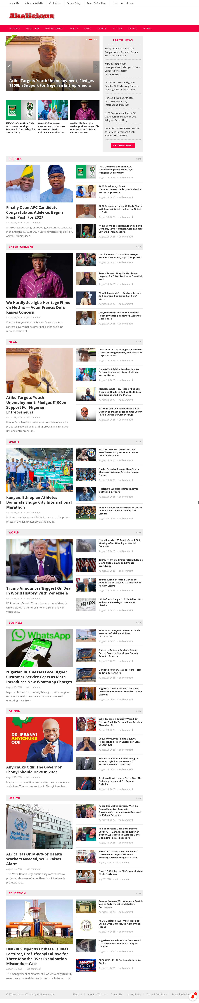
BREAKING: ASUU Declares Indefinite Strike (120, 961)
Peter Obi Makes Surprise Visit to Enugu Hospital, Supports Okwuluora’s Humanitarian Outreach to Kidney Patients (120, 810)
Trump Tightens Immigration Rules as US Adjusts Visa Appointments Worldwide (121, 562)
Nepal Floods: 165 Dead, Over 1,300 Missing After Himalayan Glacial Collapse (119, 543)
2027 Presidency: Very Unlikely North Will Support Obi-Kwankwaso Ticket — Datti (120, 209)
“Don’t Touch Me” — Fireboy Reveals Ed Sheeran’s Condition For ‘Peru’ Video (120, 296)
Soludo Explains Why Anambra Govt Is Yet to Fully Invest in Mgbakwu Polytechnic (121, 904)
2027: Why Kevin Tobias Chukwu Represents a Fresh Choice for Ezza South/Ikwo (119, 741)
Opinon (14, 711)
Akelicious (19, 994)
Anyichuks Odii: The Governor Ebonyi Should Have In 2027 (34, 769)
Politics (117, 28)
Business (14, 28)
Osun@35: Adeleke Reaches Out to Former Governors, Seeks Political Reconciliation (51, 128)
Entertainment (54, 28)
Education (32, 28)
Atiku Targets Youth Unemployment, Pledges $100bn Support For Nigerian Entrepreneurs (36, 405)
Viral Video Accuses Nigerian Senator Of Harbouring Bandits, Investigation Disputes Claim (50, 88)
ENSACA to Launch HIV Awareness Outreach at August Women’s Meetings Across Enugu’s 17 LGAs (118, 854)
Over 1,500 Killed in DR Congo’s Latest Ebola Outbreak (121, 872)
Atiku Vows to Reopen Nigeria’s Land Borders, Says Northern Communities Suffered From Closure (121, 228)
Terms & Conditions (97, 3)
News (87, 28)
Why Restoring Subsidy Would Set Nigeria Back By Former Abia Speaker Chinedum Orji (120, 721)
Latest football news (123, 3)
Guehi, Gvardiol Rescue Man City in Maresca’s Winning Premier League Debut (119, 472)
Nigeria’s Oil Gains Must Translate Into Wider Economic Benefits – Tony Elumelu (120, 691)
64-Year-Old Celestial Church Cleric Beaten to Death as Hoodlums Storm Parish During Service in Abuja (120, 411)
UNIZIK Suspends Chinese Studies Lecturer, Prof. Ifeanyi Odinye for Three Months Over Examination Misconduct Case (37, 956)
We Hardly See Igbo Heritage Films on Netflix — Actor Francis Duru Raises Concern (84, 128)
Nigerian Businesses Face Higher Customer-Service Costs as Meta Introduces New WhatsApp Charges (39, 676)
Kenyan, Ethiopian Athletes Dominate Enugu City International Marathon (119, 101)
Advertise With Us (34, 3)
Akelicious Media (45, 994)
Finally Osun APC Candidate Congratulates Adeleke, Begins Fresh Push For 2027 (121, 52)
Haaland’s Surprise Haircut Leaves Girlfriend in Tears (118, 490)
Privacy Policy (74, 3)
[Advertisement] (136, 16)
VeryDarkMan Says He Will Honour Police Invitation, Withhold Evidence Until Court (120, 315)
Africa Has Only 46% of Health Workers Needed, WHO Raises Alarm (34, 858)
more (138, 159)
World (147, 28)
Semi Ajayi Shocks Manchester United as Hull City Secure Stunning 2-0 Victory (121, 510)
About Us (14, 3)
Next (96, 67)
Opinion (101, 28)
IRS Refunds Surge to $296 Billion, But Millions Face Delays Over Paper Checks (121, 602)
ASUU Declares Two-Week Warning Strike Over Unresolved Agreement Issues (119, 923)
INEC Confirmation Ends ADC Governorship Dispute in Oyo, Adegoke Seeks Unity (20, 128)
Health (74, 28)
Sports (132, 28)
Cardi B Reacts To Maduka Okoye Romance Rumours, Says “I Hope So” (120, 256)
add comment (33, 222)
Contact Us (54, 3)
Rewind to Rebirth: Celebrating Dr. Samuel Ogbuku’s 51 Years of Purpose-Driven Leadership (119, 761)
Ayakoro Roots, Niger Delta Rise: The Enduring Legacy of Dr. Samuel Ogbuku (120, 781)
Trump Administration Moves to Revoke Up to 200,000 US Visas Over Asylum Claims (120, 582)
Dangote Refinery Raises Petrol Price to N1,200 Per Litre (120, 671)
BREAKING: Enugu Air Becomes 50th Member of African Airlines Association (119, 633)
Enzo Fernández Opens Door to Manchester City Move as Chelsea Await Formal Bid (118, 452)
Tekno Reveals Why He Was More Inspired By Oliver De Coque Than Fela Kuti (121, 276)
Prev (9, 67)
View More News (123, 145)
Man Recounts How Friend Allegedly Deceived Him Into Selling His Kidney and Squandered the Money (120, 391)
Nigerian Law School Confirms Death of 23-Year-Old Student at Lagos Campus (120, 943)
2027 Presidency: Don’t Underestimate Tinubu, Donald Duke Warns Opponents (120, 189)
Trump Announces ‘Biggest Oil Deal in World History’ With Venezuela (39, 591)
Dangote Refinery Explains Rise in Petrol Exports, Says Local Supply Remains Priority (118, 653)
